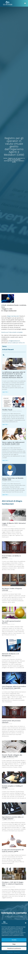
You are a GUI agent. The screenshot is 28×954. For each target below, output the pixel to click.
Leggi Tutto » (5, 392)
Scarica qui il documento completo (12, 332)
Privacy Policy (17, 952)
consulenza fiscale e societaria (16, 305)
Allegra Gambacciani (13, 316)
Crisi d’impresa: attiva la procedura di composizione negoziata (14, 687)
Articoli (3, 305)
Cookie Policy (10, 952)
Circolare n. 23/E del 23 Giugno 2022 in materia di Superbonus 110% (12, 883)
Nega (14, 944)
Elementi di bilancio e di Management (10, 654)
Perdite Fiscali (7, 410)
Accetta (14, 940)
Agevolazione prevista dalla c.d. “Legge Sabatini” (13, 817)
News (3, 307)
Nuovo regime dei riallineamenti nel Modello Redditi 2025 (13, 443)
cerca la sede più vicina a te (16, 342)
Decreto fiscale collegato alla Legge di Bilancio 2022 (12, 755)
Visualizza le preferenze (14, 948)
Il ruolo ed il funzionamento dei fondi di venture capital (13, 850)
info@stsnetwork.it (14, 341)
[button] (25, 923)
